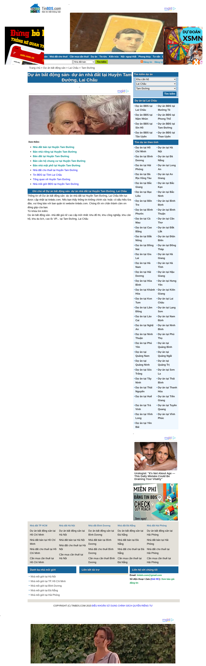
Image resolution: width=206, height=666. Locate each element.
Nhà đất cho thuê (59, 56)
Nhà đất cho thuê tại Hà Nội (72, 547)
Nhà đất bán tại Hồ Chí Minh (42, 542)
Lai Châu (73, 67)
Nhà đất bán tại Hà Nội (72, 540)
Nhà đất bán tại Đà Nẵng (128, 542)
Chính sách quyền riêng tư (135, 605)
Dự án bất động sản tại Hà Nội (72, 532)
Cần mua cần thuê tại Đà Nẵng (130, 560)
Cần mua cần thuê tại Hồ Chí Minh (42, 560)
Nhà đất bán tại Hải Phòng (157, 542)
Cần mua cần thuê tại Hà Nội (71, 556)
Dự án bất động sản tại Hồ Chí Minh (42, 532)
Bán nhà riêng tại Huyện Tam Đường (55, 151)
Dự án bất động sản (54, 67)
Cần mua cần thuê (79, 56)
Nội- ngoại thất (128, 56)
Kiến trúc (114, 56)
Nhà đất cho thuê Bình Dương (100, 551)
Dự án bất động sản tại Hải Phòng (160, 532)
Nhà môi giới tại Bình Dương (46, 586)
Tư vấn (156, 56)
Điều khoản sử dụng (104, 605)
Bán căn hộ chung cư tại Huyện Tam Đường (59, 161)
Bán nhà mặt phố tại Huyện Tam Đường (56, 165)
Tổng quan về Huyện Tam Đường (51, 179)
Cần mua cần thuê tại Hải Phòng (159, 560)
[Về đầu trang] (203, 662)
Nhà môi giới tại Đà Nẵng (44, 590)
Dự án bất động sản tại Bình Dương (101, 532)
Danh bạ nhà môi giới (43, 569)
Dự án (94, 56)
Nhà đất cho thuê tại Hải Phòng (158, 551)
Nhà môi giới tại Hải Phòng (45, 595)
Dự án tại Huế (143, 396)
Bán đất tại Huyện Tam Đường (51, 156)
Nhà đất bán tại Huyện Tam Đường (53, 147)
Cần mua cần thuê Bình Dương (101, 560)
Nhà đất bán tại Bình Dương (99, 542)
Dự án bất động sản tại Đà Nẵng (130, 532)
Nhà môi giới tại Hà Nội (43, 576)
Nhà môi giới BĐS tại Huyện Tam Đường (56, 184)
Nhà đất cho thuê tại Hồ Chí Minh (43, 551)
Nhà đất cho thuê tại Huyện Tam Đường (55, 170)
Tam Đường (88, 67)
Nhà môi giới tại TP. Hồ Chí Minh (48, 581)
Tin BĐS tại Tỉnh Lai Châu (47, 174)
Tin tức (103, 56)
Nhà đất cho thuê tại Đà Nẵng (131, 551)
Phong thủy (144, 56)
